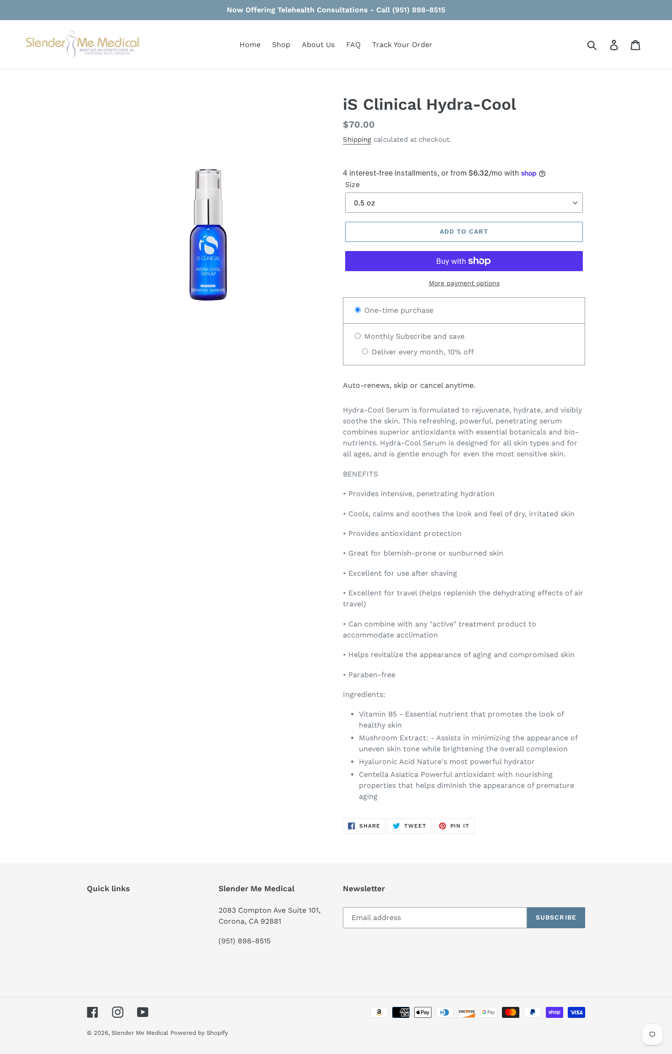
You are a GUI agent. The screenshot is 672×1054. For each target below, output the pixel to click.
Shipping (357, 139)
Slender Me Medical (140, 1032)
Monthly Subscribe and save (413, 336)
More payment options (464, 283)
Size (352, 184)
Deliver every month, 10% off (421, 352)
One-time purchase (397, 310)
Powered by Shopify (199, 1032)
